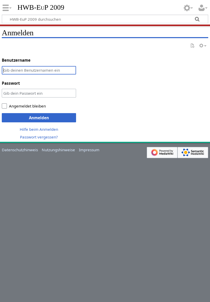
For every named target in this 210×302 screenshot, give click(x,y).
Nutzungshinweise (58, 149)
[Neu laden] (192, 46)
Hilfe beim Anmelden (39, 129)
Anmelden (39, 117)
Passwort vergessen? (39, 136)
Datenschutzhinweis (20, 149)
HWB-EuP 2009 (40, 7)
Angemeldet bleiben (27, 106)
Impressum (89, 149)
